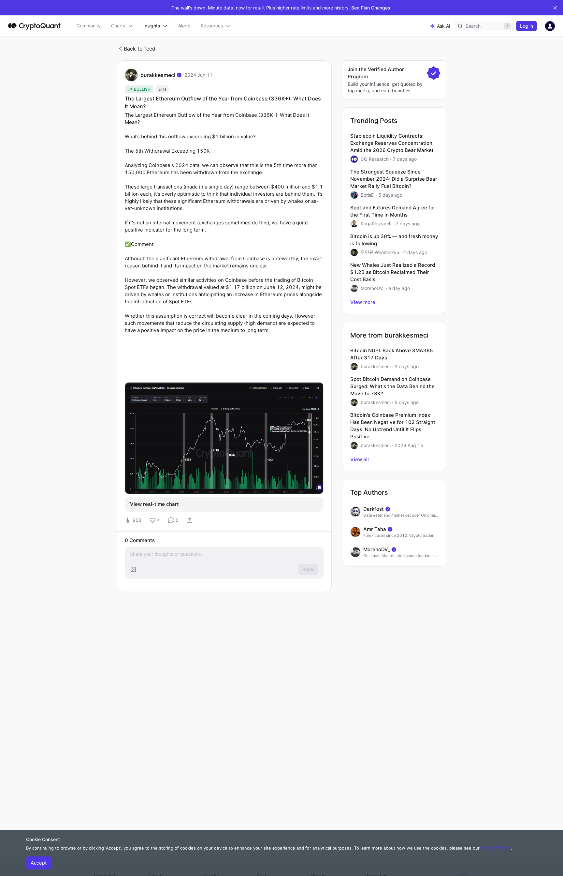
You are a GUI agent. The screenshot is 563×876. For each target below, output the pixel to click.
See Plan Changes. (371, 7)
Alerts (184, 25)
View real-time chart (154, 504)
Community (89, 25)
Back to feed (139, 48)
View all (359, 459)
